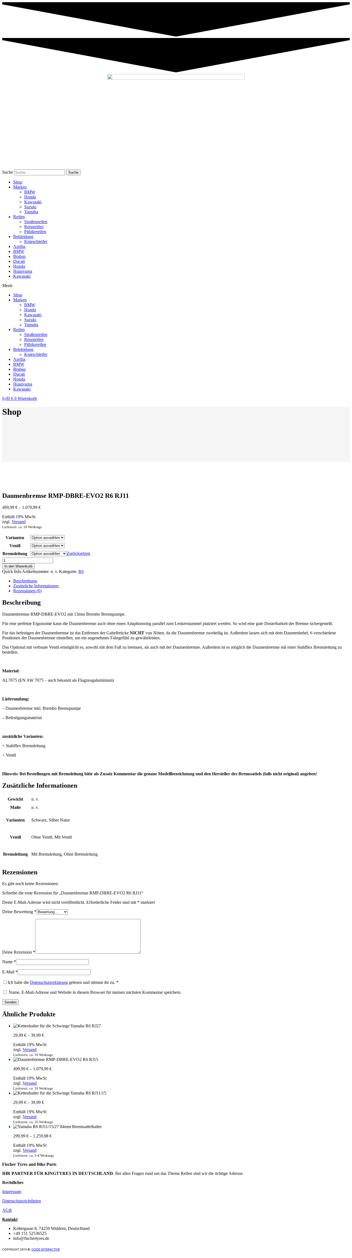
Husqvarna (22, 271)
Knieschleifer (35, 241)
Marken (20, 187)
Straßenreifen (35, 221)
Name (9, 961)
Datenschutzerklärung (49, 982)
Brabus (19, 256)
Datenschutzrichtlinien (21, 1201)
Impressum (11, 1191)
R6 (81, 571)
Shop (17, 182)
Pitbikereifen (35, 231)
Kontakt (10, 1219)
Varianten (15, 537)
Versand (19, 521)
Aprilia (19, 246)
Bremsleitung (14, 553)
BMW (29, 192)
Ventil (14, 545)
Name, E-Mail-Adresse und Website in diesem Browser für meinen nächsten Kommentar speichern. (95, 992)
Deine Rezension (18, 952)
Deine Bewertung (19, 911)
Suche (7, 172)
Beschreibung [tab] (25, 580)
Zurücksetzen (78, 553)
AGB (7, 1210)
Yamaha (31, 211)
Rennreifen (33, 226)
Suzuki (30, 206)
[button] (176, 285)
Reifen (19, 216)
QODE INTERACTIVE (45, 1249)
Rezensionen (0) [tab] (27, 590)
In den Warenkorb (18, 566)
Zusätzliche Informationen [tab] (36, 585)
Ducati (19, 261)
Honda (30, 197)
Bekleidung (23, 236)
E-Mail (10, 972)
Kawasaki (33, 202)
